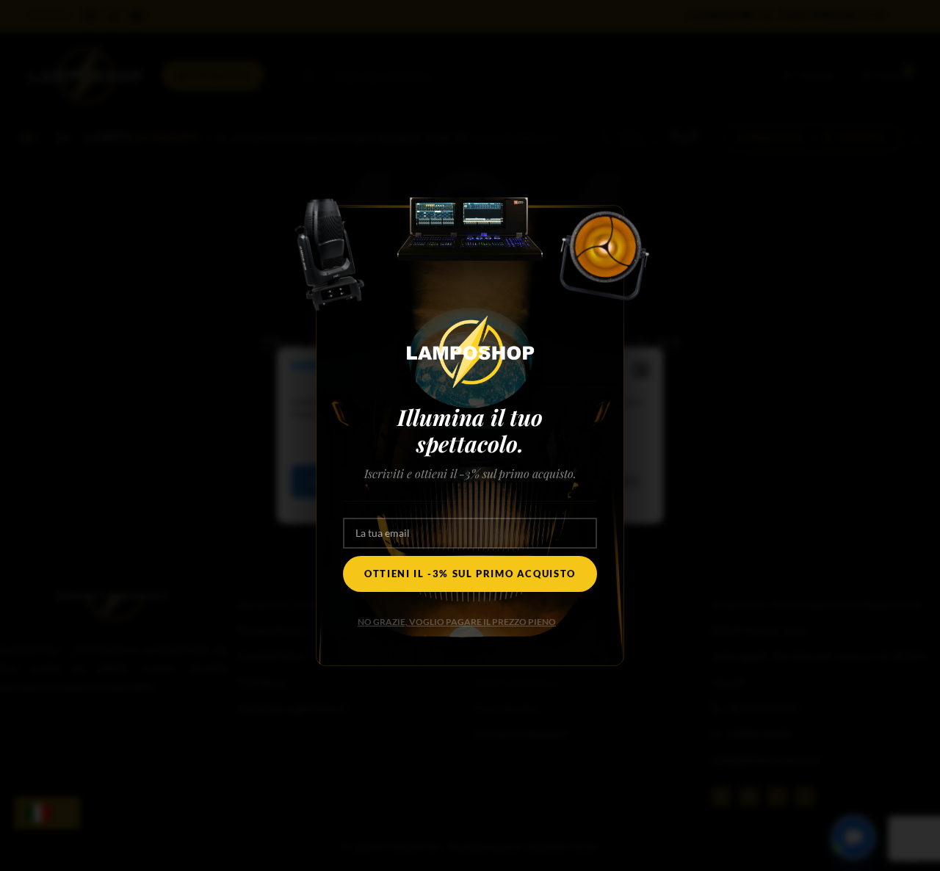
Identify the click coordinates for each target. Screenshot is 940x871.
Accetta (336, 481)
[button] (641, 370)
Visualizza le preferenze (566, 481)
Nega (433, 481)
